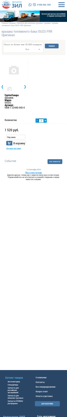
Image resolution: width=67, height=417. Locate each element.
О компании (41, 377)
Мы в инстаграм (33, 172)
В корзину (19, 143)
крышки (47, 23)
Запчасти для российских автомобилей (13, 390)
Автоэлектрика (14, 381)
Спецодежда (13, 384)
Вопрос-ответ (42, 391)
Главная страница (9, 23)
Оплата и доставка (44, 396)
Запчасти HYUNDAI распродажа (15, 402)
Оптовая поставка (13, 148)
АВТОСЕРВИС (47, 403)
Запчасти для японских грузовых (30, 23)
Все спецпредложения (45, 386)
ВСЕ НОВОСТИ (55, 162)
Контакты (40, 382)
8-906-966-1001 (44, 4)
